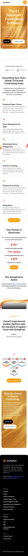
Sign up (7, 41)
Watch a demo (17, 284)
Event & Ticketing (8, 509)
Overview (5, 491)
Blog (4, 524)
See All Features (14, 220)
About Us (14, 267)
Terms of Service (7, 536)
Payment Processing (8, 507)
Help (4, 522)
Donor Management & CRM (10, 502)
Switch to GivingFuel (14, 380)
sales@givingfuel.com (13, 478)
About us (5, 517)
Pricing (5, 494)
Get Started (8, 421)
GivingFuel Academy (8, 519)
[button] (25, 2)
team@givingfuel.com (18, 476)
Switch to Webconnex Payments (9, 528)
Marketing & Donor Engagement (12, 504)
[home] (5, 2)
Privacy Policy (7, 539)
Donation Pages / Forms (9, 499)
